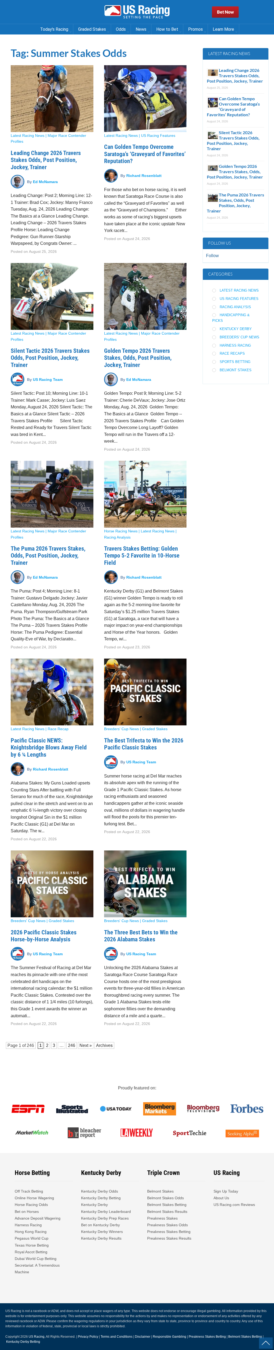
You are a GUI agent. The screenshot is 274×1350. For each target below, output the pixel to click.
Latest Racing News (27, 135)
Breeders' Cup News (121, 729)
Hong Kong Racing (31, 1231)
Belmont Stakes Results (167, 1211)
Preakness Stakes (162, 1218)
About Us (221, 1198)
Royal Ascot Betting (31, 1252)
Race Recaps (232, 353)
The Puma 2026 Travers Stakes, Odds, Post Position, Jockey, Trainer (48, 555)
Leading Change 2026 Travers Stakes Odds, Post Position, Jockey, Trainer (46, 160)
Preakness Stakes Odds (167, 1225)
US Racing (36, 1337)
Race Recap (58, 729)
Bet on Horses (27, 1211)
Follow (212, 255)
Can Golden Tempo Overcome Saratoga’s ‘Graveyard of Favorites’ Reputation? (145, 154)
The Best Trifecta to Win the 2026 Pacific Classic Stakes (143, 744)
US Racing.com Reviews (234, 1204)
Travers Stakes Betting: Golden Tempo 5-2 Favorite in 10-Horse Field (142, 555)
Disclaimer (142, 1337)
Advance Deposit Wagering (37, 1218)
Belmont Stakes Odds (165, 1198)
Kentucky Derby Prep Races (105, 1218)
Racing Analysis (117, 537)
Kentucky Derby (236, 329)
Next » (85, 1045)
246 (30, 1045)
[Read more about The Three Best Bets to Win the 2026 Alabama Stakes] (145, 883)
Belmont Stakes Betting (167, 1204)
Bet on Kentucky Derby (100, 1225)
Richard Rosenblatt (144, 175)
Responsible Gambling (169, 1337)
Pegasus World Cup (31, 1238)
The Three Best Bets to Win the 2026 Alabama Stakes (141, 936)
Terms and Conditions (116, 1337)
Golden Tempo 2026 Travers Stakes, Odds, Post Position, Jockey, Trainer (138, 357)
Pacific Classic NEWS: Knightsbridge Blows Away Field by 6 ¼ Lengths (49, 747)
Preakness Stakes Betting (169, 1231)
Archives (104, 1045)
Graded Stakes (155, 729)
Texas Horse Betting (32, 1245)
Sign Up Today (226, 1191)
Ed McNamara (45, 181)
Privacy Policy (88, 1337)
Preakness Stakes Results (169, 1238)
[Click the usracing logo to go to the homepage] (137, 12)
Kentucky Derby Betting (101, 1198)
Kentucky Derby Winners (102, 1231)
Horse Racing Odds (31, 1204)
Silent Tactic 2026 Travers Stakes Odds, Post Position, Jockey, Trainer (50, 357)
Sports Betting (235, 362)
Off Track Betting (29, 1191)
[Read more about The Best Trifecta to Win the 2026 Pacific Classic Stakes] (145, 692)
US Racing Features (158, 135)
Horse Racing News (121, 531)
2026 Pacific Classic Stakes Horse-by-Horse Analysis (44, 936)
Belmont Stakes (236, 370)
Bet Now (225, 11)
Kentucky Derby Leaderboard (106, 1211)
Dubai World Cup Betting (35, 1258)
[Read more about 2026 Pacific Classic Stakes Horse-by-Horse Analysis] (52, 883)
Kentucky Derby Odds (99, 1191)
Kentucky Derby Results (101, 1238)
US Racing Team (48, 379)
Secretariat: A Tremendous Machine (37, 1268)
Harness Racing (235, 345)
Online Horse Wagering (34, 1198)
